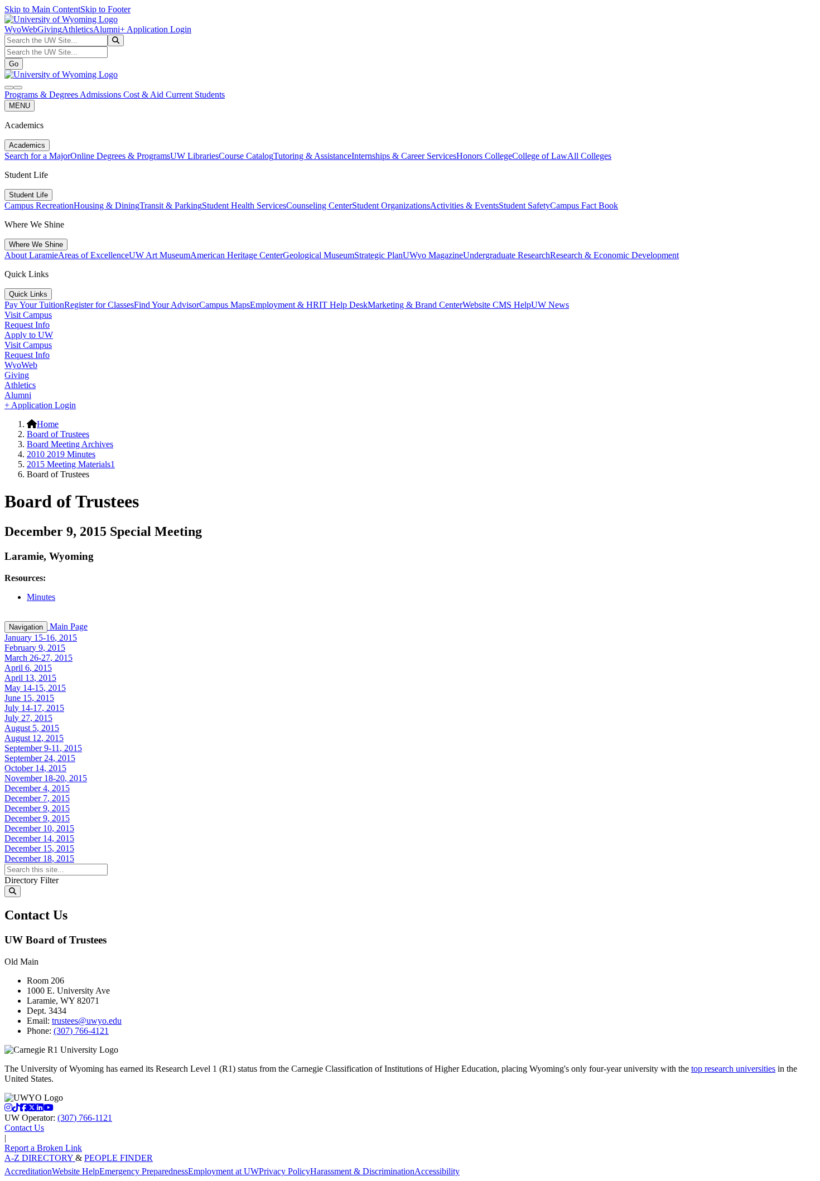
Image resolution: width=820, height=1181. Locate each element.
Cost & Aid (144, 94)
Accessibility (437, 1171)
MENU (19, 105)
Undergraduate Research (506, 255)
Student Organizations (391, 205)
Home (48, 424)
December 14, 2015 (39, 838)
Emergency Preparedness (143, 1171)
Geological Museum (318, 255)
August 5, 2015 (31, 728)
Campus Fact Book (584, 205)
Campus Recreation (39, 205)
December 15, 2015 (39, 848)
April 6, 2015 (28, 667)
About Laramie (31, 255)
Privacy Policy (284, 1171)
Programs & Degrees (42, 94)
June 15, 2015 (29, 698)
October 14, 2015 (35, 768)
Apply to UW (28, 335)
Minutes (41, 597)
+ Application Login (155, 29)
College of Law (539, 156)
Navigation (26, 627)
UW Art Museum (159, 255)
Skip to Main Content (42, 9)
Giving (49, 29)
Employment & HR (284, 304)
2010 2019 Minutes (61, 454)
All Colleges (589, 156)
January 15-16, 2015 (40, 637)
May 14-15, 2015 (35, 688)
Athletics (77, 29)
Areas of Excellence (93, 255)
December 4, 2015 (37, 788)
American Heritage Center (236, 255)
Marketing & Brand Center (415, 304)
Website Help (75, 1171)
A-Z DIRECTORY (39, 1158)
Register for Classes (99, 304)
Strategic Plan (378, 255)
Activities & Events (464, 205)
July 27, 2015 (28, 718)
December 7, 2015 (37, 798)
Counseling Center (319, 205)
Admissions (101, 94)
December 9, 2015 (37, 808)
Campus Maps (224, 304)
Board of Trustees (58, 434)
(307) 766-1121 (84, 1117)
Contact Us (24, 1127)
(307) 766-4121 (81, 1030)
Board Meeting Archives (70, 444)
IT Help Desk (343, 304)
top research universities (733, 1068)
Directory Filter (31, 880)
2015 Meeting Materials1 (71, 464)
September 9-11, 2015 (43, 748)
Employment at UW (223, 1171)
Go (13, 64)
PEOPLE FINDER (118, 1158)
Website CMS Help (496, 304)
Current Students (195, 94)
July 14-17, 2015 (34, 708)
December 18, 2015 (39, 858)
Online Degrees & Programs (120, 156)
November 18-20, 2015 (45, 778)
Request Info (27, 325)
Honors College (484, 156)
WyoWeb (20, 29)
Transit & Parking (170, 205)
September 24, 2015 (39, 758)
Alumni (106, 29)
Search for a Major (37, 156)
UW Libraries (194, 156)
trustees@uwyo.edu (87, 1020)
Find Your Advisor (166, 304)
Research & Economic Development (614, 255)
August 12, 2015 (34, 738)
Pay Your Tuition (34, 304)
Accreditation (28, 1171)
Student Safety (524, 205)
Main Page (67, 626)
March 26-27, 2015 (38, 657)
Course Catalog (246, 156)
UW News (550, 304)
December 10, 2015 (39, 828)
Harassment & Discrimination (362, 1171)
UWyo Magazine (433, 255)
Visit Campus (28, 315)
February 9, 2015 (34, 647)
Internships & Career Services (403, 156)
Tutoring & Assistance (312, 156)
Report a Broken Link (43, 1148)
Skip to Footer (105, 9)
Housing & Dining (106, 205)
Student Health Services (244, 205)
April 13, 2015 (30, 678)
